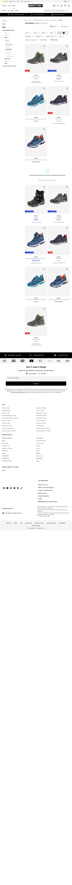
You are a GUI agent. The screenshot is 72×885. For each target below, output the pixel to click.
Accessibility (62, 523)
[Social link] (4, 488)
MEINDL (61, 20)
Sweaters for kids (7, 425)
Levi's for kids (40, 443)
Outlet (6, 1)
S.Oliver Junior (6, 445)
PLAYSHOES (5, 456)
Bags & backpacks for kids (9, 415)
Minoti (38, 451)
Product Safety (36, 525)
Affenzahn (5, 443)
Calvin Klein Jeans (41, 440)
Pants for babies (40, 420)
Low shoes (54, 20)
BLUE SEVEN (39, 438)
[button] (54, 26)
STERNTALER (5, 458)
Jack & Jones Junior (7, 448)
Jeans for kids (40, 410)
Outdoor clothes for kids (42, 428)
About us (8, 523)
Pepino (38, 448)
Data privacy (28, 523)
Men (9, 5)
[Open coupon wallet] (54, 6)
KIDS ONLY (5, 451)
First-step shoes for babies (43, 431)
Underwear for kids (41, 413)
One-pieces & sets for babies (10, 418)
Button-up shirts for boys (9, 431)
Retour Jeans (39, 456)
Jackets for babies (41, 408)
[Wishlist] (65, 6)
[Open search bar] (45, 10)
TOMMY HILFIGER (7, 461)
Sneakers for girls (41, 423)
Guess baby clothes (41, 418)
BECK (3, 440)
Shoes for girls (6, 423)
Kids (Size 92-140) (39, 20)
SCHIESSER (39, 458)
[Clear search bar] (68, 10)
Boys (30, 20)
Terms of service (39, 523)
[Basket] (69, 6)
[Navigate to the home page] (11, 481)
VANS (37, 461)
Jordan (38, 445)
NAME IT (38, 453)
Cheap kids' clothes (41, 415)
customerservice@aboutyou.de (19, 392)
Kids (13, 5)
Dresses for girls (6, 420)
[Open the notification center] (61, 5)
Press (15, 523)
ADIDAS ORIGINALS (7, 438)
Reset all (55, 40)
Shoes (47, 20)
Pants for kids (5, 413)
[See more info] (36, 84)
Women (4, 5)
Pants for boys (40, 425)
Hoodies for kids (6, 410)
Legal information (51, 523)
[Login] (58, 6)
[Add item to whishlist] (44, 46)
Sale (35, 33)
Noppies (4, 453)
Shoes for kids (6, 408)
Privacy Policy (10, 391)
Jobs (21, 523)
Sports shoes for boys (8, 428)
